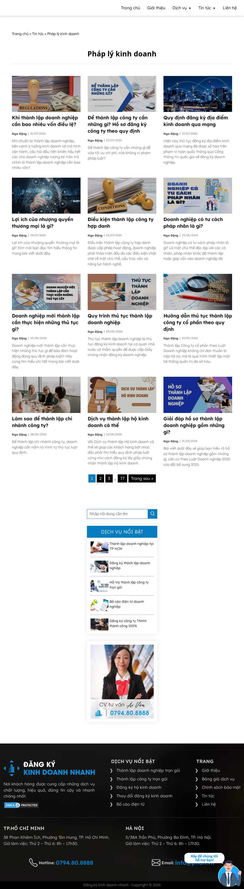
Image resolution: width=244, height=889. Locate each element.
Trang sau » (142, 478)
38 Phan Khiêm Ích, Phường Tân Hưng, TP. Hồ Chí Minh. (56, 837)
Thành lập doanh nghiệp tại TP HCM (132, 546)
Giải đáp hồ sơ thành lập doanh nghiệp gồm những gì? (193, 425)
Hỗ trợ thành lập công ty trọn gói (129, 584)
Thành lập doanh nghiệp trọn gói (148, 770)
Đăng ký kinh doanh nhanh (106, 885)
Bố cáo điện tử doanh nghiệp (127, 604)
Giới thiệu (211, 770)
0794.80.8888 (74, 862)
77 (122, 478)
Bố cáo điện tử (130, 804)
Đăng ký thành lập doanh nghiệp (130, 565)
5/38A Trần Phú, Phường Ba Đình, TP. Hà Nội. (169, 837)
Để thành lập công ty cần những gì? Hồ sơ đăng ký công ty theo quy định (117, 124)
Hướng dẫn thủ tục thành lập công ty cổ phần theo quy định (197, 322)
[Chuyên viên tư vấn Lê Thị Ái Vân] (122, 681)
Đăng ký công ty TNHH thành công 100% (128, 623)
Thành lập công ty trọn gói (142, 778)
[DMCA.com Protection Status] (21, 807)
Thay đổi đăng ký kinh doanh (145, 795)
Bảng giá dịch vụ (218, 778)
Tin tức (208, 795)
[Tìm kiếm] (152, 514)
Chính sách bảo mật (221, 787)
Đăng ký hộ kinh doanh (139, 787)
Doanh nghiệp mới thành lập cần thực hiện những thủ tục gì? (46, 322)
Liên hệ (209, 804)
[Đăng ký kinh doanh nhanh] (49, 768)
